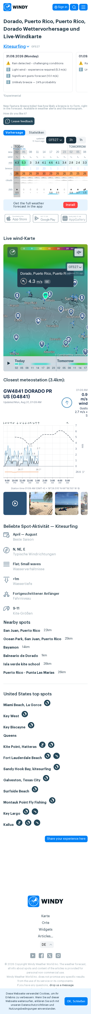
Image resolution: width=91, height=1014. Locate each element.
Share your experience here (66, 838)
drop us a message (61, 985)
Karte (45, 916)
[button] (75, 402)
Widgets (45, 929)
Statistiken (36, 132)
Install (70, 205)
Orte (45, 923)
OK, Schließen (76, 1001)
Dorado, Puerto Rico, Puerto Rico (45, 273)
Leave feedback (22, 121)
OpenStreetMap (65, 354)
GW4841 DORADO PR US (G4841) (27, 393)
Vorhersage (14, 132)
